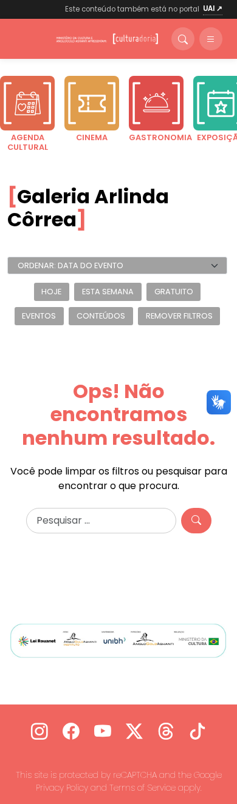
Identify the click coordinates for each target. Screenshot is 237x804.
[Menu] (210, 38)
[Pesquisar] (196, 520)
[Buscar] (182, 38)
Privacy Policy (62, 788)
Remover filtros (179, 316)
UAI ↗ (212, 8)
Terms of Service (142, 788)
